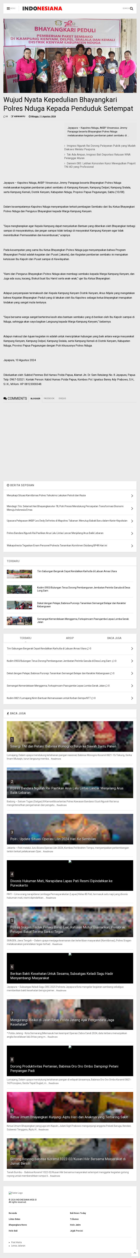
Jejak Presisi (76, 1231)
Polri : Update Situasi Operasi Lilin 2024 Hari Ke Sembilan (53, 839)
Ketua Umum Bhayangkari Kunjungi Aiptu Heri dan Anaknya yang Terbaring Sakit (69, 1117)
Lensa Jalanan (18, 1246)
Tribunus (74, 1219)
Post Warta (16, 1242)
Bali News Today (78, 1213)
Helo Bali (13, 1231)
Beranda (13, 1213)
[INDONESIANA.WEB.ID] (42, 9)
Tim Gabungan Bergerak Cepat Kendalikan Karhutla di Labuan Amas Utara (77, 571)
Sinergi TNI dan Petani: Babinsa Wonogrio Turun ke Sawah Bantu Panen (63, 746)
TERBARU (13, 561)
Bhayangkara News (18, 1225)
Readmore (56, 759)
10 (13, 1152)
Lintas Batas (14, 1219)
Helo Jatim (75, 1225)
